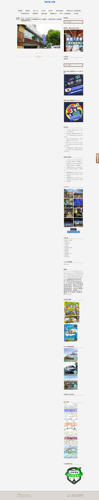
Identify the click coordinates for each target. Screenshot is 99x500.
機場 (64, 276)
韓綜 (69, 294)
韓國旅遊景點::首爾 (73, 289)
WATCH (69, 271)
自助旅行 (75, 277)
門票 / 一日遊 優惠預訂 (65, 13)
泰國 (70, 276)
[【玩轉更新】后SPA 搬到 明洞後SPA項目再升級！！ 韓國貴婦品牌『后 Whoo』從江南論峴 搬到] (78, 212)
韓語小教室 (67, 256)
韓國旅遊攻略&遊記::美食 (72, 280)
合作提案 (76, 13)
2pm (65, 271)
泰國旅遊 (67, 246)
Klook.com (66, 264)
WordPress (70, 494)
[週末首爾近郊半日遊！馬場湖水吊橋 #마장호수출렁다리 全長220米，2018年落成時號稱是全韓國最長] (68, 193)
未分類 (66, 244)
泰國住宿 (73, 276)
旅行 (64, 274)
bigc (67, 271)
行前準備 (43, 10)
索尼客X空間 (24, 495)
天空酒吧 (68, 273)
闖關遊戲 (65, 279)
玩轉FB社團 (44, 13)
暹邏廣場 (72, 274)
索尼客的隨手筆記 (25, 13)
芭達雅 (78, 277)
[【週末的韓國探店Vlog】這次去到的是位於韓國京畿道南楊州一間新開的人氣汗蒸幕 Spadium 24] (68, 212)
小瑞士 (71, 273)
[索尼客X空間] (49, 2)
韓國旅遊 (20, 10)
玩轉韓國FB (35, 13)
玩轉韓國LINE (53, 13)
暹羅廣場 (69, 274)
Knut (71, 496)
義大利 (72, 277)
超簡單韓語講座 (59, 10)
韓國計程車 (79, 290)
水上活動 (67, 276)
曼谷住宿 (78, 274)
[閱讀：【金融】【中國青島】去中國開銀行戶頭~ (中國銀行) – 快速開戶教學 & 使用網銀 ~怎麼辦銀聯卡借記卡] (38, 49)
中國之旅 (36, 17)
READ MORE (39, 53)
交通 (72, 271)
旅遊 (66, 274)
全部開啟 (65, 240)
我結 (74, 273)
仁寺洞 (74, 271)
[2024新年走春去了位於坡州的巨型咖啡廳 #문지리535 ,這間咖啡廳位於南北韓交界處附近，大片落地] (68, 203)
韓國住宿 (50, 10)
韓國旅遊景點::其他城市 (73, 285)
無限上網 (66, 277)
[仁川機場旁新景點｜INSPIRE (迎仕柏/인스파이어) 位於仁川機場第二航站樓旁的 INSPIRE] (78, 203)
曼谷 (75, 274)
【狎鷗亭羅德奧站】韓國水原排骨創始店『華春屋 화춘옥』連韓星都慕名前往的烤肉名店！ (73, 149)
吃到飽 (80, 271)
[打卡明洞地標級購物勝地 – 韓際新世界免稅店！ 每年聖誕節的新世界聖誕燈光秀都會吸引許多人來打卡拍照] (78, 222)
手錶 (78, 273)
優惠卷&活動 (67, 243)
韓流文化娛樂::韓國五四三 (73, 293)
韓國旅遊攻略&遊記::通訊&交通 (73, 284)
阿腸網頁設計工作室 (79, 496)
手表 (76, 273)
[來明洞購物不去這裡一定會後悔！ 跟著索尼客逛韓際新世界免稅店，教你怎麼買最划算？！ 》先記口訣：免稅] (68, 222)
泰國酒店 (77, 276)
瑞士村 (69, 277)
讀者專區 (67, 249)
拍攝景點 (81, 273)
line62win (69, 159)
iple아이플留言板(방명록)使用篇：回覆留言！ (73, 174)
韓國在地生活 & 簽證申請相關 (73, 10)
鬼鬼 (71, 294)
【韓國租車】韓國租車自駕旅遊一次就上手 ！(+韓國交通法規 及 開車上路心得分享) (73, 135)
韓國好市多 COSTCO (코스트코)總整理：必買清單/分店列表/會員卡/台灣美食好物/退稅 (73, 144)
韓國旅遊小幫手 (68, 253)
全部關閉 (70, 240)
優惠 (77, 271)
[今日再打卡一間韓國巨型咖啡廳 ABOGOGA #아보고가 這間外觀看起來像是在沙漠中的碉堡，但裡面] (78, 193)
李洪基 (82, 274)
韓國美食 (28, 10)
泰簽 (80, 276)
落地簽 (81, 277)
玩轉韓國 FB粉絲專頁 (69, 394)
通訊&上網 (35, 10)
